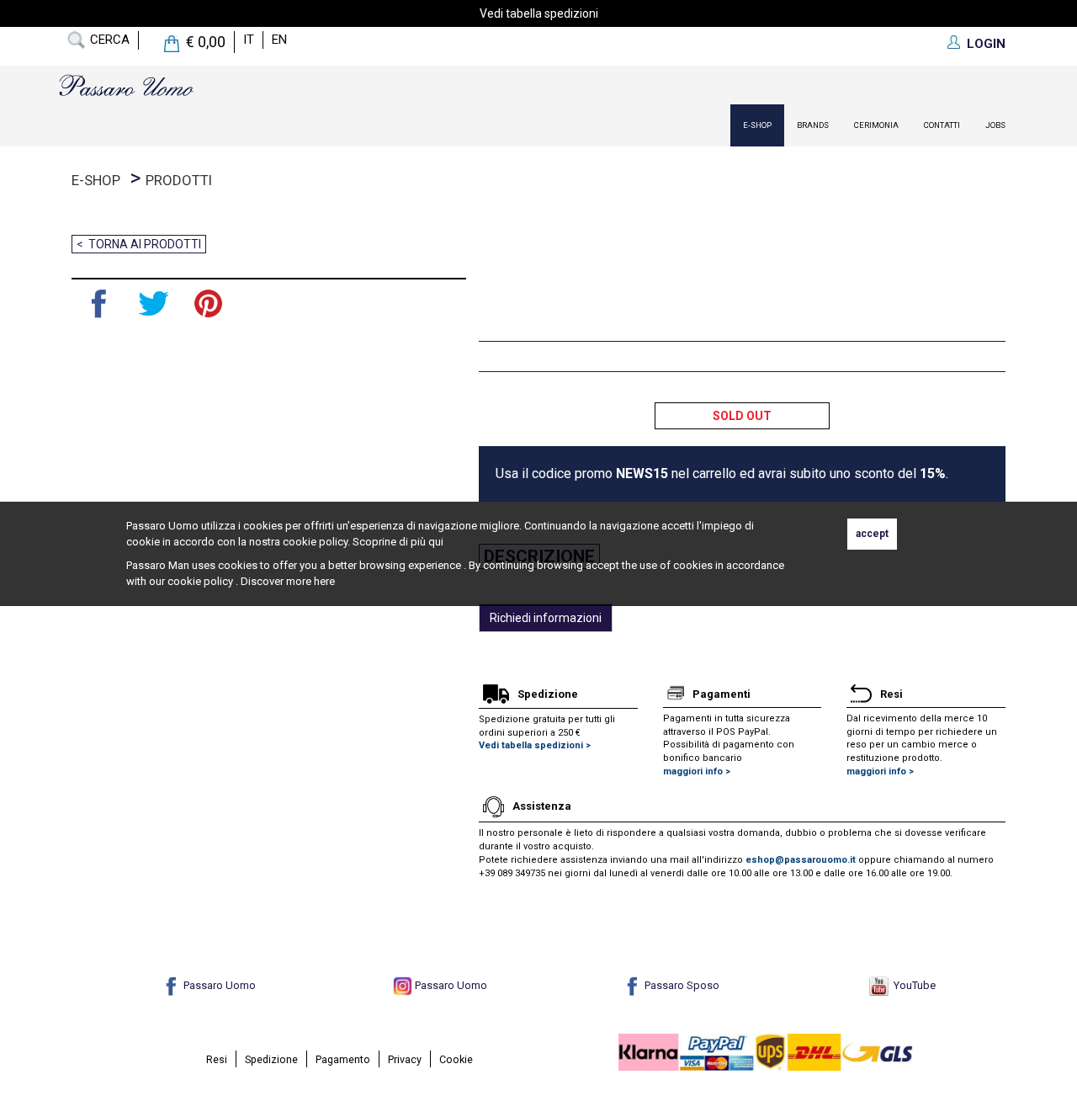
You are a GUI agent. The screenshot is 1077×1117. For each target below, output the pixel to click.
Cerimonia (876, 125)
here (324, 581)
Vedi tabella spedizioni (539, 13)
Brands (813, 125)
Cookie (456, 1059)
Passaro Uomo (218, 985)
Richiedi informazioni (546, 618)
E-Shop (757, 125)
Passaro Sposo (680, 985)
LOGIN (986, 43)
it (248, 39)
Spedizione (271, 1059)
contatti (942, 125)
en (279, 39)
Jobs (995, 125)
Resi (216, 1059)
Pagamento (343, 1059)
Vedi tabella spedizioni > (535, 745)
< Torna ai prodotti (139, 244)
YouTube (912, 985)
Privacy (405, 1059)
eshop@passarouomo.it (800, 859)
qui (435, 541)
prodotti (179, 180)
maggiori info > (696, 771)
